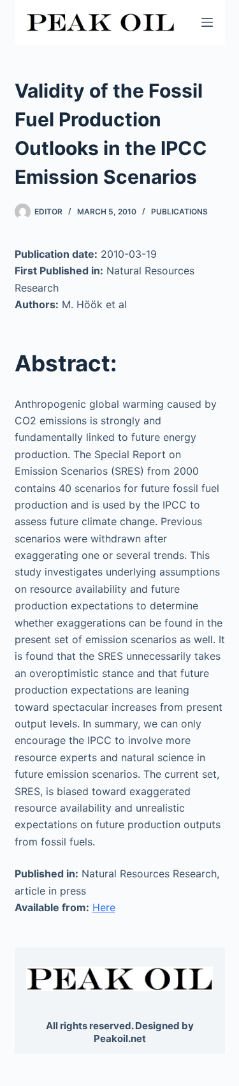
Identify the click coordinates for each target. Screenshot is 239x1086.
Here (103, 907)
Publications (179, 211)
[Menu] (207, 22)
